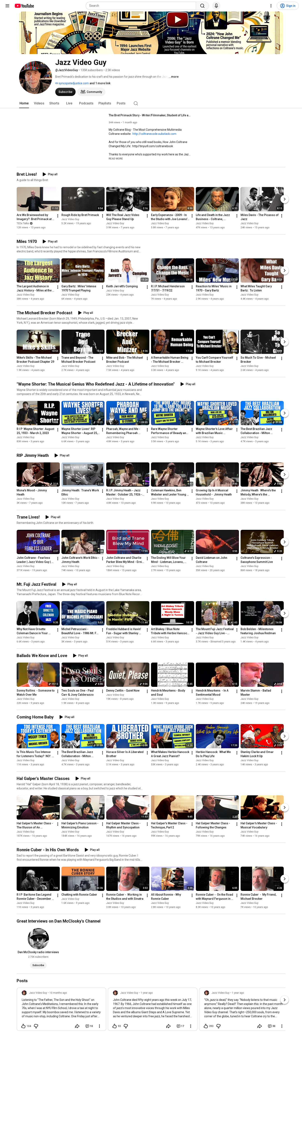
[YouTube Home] (24, 6)
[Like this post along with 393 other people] (206, 1026)
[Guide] (7, 5)
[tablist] (151, 103)
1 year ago (147, 992)
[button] (116, 158)
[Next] (284, 199)
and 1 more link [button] (100, 83)
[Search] (202, 6)
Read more (116, 158)
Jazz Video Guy (70, 219)
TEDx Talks (23, 223)
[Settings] (271, 5)
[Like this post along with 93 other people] (114, 1026)
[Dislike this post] (36, 1026)
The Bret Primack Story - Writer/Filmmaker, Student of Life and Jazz (150, 115)
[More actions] (58, 216)
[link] (61, 1010)
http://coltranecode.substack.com (154, 133)
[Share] (77, 1026)
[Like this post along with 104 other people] (23, 1026)
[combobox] (142, 5)
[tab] (24, 103)
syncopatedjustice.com (73, 83)
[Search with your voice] (216, 6)
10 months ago (58, 992)
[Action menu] (99, 1026)
